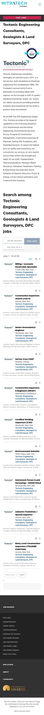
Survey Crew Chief (24, 359)
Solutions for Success (11, 634)
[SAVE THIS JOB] (39, 259)
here (38, 701)
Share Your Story (9, 654)
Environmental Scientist (27, 451)
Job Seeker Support (11, 650)
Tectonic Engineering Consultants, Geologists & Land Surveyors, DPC (26, 274)
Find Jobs (7, 618)
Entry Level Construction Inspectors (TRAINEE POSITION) (27, 546)
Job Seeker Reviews (11, 638)
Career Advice (8, 626)
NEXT (22, 575)
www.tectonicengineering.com (18, 69)
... (3, 580)
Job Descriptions (10, 630)
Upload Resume (9, 622)
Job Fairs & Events (10, 642)
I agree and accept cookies (22, 711)
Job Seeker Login (10, 646)
